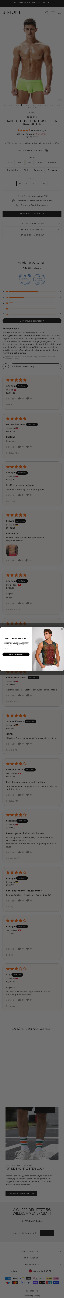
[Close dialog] (62, 629)
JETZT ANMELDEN (16, 654)
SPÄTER (16, 659)
